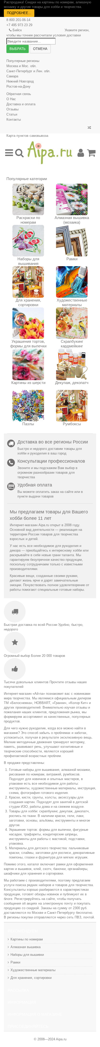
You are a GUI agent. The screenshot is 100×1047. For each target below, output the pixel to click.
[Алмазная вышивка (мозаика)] (72, 199)
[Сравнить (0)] (89, 127)
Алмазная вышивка (26, 947)
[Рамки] (72, 241)
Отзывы (12, 109)
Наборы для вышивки (27, 955)
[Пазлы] (28, 406)
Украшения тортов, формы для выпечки (28, 343)
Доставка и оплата (20, 104)
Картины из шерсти (28, 382)
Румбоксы (72, 424)
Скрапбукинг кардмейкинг (72, 343)
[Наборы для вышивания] (28, 241)
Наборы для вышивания (28, 261)
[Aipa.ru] (50, 152)
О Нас (11, 99)
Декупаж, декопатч (71, 382)
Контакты (13, 119)
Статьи (11, 114)
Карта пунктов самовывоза (27, 136)
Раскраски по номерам (28, 219)
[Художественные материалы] (72, 282)
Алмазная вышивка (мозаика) (72, 219)
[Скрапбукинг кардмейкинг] (72, 323)
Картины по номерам (27, 939)
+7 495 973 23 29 (19, 25)
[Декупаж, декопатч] (72, 364)
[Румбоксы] (72, 406)
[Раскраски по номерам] (28, 199)
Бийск (17, 30)
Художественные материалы (72, 302)
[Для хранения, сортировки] (28, 282)
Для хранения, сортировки (28, 302)
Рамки (71, 259)
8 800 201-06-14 (18, 20)
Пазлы (28, 424)
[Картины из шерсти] (28, 364)
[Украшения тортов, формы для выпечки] (28, 323)
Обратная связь (18, 94)
